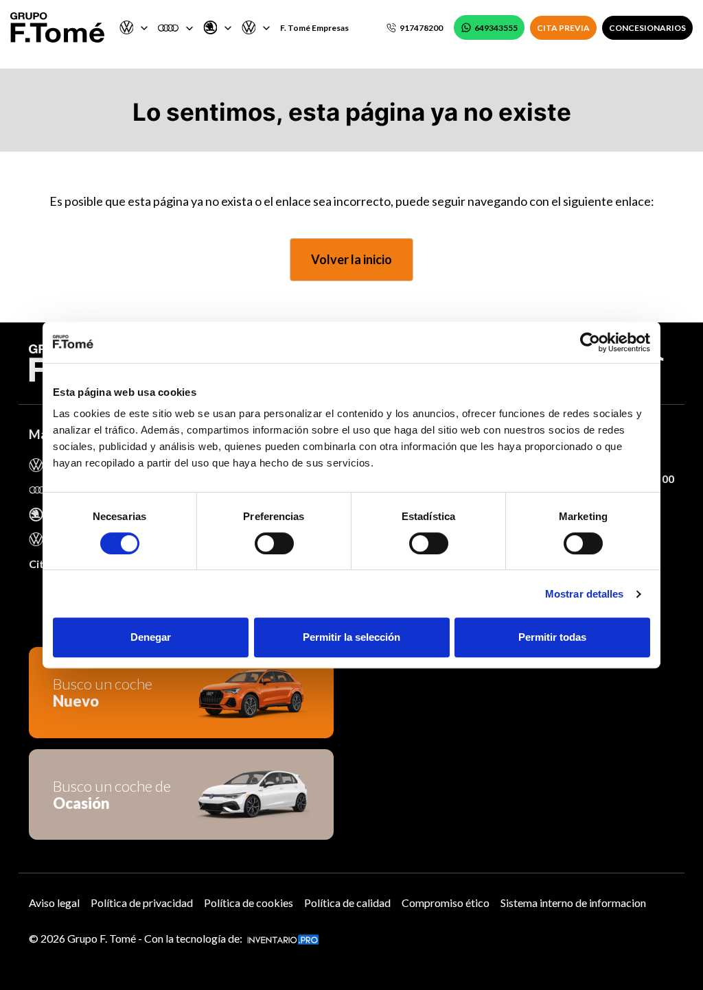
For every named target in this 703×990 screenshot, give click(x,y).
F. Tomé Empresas (314, 28)
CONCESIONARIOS (647, 28)
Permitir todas (552, 637)
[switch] (274, 543)
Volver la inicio (351, 259)
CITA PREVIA (563, 28)
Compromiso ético (445, 902)
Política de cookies (248, 902)
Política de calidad (347, 902)
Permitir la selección (351, 637)
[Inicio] (57, 27)
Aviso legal (54, 902)
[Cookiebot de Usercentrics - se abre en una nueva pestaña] (590, 342)
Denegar (150, 637)
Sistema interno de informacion (573, 902)
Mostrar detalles (584, 594)
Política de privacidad (142, 902)
